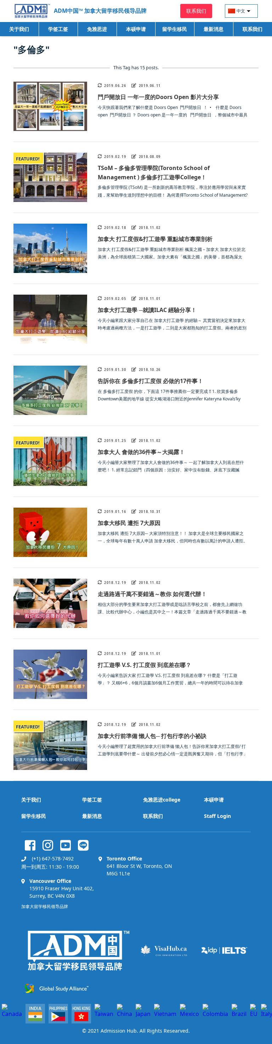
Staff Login (217, 816)
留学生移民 (174, 29)
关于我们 (19, 29)
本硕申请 (136, 29)
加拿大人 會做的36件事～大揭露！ (141, 452)
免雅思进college (97, 31)
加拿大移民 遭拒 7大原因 (129, 523)
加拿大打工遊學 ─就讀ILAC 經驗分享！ (147, 310)
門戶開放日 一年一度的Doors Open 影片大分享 (158, 97)
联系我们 (252, 29)
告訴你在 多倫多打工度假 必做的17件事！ (150, 381)
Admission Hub (119, 1030)
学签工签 (58, 29)
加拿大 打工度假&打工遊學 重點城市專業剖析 (155, 239)
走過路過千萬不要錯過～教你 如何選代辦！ (152, 594)
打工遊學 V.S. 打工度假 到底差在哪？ (144, 665)
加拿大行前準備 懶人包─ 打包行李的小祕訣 (152, 736)
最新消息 (213, 29)
